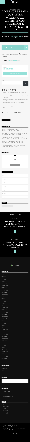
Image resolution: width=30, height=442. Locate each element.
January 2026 (4, 287)
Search (3, 80)
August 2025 (4, 296)
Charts (5, 429)
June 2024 (4, 322)
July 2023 (4, 342)
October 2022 (4, 358)
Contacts (12, 429)
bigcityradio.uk (7, 391)
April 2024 (4, 325)
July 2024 (4, 320)
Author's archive (15, 73)
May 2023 (4, 345)
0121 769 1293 (6, 394)
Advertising (5, 412)
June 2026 (4, 278)
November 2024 (5, 312)
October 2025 (4, 292)
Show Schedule (6, 406)
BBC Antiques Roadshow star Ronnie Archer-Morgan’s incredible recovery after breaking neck (15, 224)
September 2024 (5, 316)
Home (4, 404)
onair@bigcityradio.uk (8, 396)
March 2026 (4, 283)
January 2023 (4, 353)
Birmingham (13, 9)
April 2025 (4, 303)
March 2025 (4, 305)
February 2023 (5, 351)
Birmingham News (14, 60)
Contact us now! (6, 410)
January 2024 (4, 331)
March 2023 (4, 349)
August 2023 (4, 340)
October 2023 (4, 336)
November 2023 (5, 334)
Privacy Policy (6, 413)
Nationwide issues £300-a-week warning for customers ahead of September (15, 134)
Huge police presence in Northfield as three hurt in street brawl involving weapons (15, 244)
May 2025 (4, 301)
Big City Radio (16, 36)
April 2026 (4, 281)
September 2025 (5, 294)
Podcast (11, 428)
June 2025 (4, 300)
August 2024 (4, 318)
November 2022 (5, 356)
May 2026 (4, 279)
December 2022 (5, 355)
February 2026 (5, 285)
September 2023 (5, 338)
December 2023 (5, 333)
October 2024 (4, 314)
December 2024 (5, 311)
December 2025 (5, 289)
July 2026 (4, 276)
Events (4, 408)
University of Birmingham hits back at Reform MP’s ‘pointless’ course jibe (13, 142)
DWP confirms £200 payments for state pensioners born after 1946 (13, 145)
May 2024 (4, 323)
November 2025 (5, 290)
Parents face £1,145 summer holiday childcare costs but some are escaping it (14, 138)
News (18, 9)
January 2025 (4, 309)
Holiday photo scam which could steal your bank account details (14, 130)
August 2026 (4, 274)
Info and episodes (15, 165)
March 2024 (4, 327)
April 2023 (4, 347)
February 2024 (5, 329)
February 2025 (5, 307)
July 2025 (4, 298)
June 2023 (4, 344)
